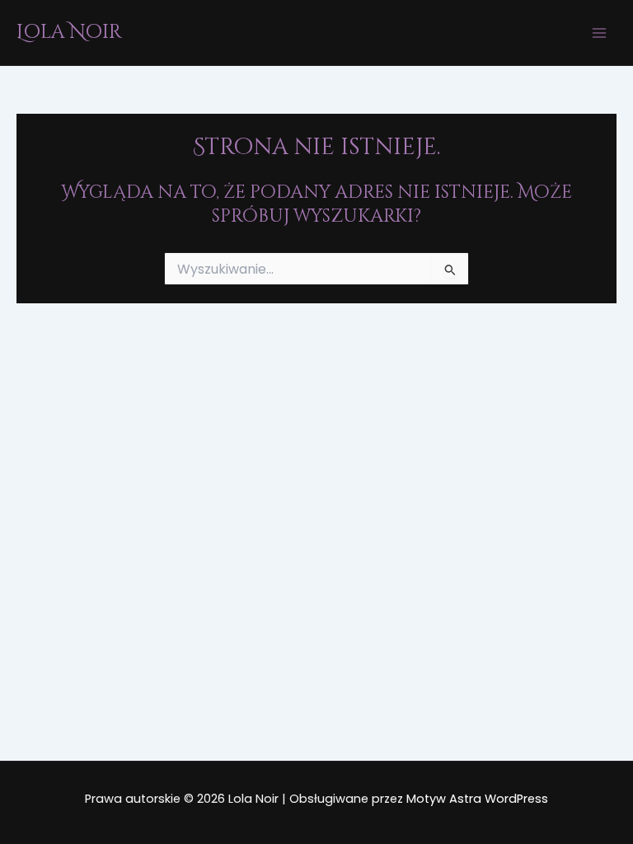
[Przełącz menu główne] (599, 33)
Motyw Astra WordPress (477, 798)
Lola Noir (69, 32)
